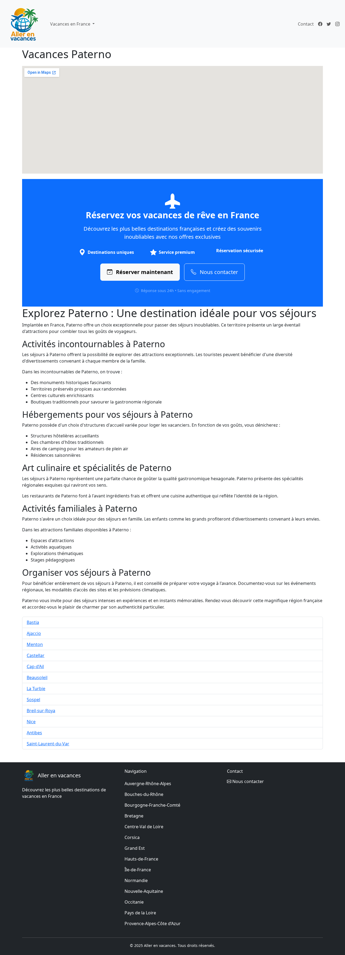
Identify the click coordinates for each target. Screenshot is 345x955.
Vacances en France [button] (70, 24)
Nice (31, 722)
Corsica (132, 837)
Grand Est (135, 848)
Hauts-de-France (141, 859)
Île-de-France (138, 870)
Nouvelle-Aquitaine (144, 891)
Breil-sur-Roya (41, 711)
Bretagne (134, 816)
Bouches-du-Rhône (144, 794)
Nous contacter (218, 272)
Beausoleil (37, 677)
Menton (35, 644)
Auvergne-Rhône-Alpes (148, 784)
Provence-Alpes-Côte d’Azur (153, 923)
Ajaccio (34, 633)
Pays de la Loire (140, 913)
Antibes (34, 733)
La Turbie (36, 688)
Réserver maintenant (144, 272)
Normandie (136, 880)
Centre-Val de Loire (144, 827)
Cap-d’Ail (35, 666)
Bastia (33, 622)
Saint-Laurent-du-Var (48, 744)
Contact (306, 24)
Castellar (35, 655)
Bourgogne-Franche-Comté (152, 805)
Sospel (33, 700)
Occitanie (134, 902)
